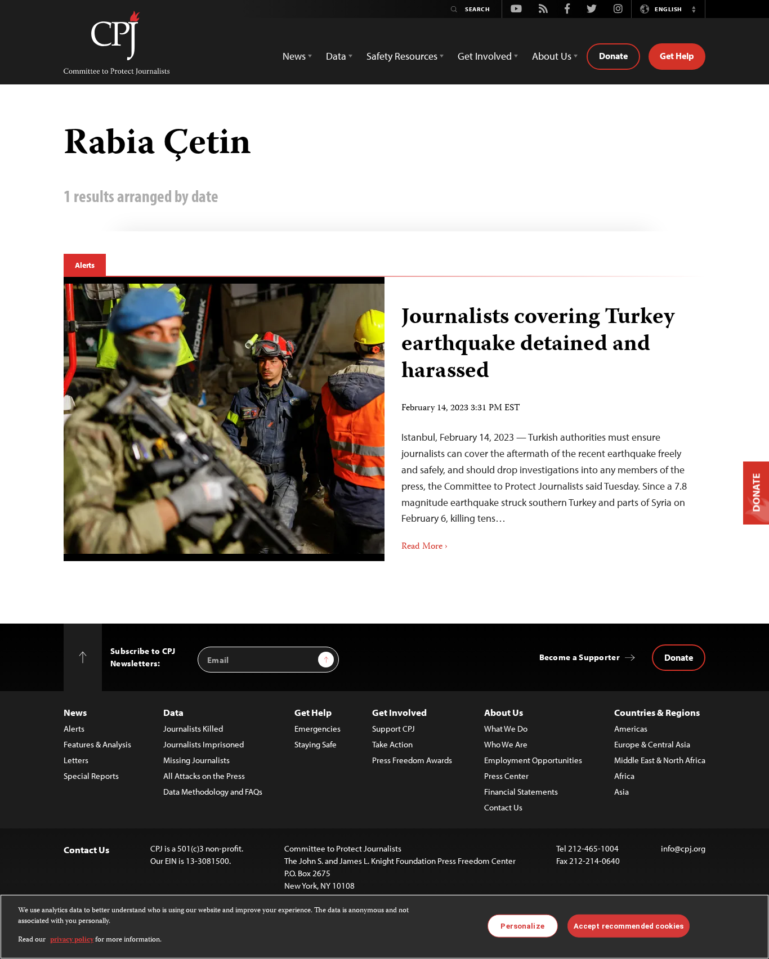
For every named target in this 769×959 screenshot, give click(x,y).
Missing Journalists (196, 760)
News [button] (294, 56)
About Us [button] (551, 56)
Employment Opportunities (533, 760)
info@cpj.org (683, 848)
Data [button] (336, 56)
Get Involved (399, 712)
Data (173, 712)
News (75, 712)
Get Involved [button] (485, 56)
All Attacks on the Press (204, 775)
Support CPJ (393, 728)
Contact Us (503, 807)
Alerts (85, 265)
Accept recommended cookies (628, 925)
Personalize (522, 925)
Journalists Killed (193, 728)
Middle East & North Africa (659, 760)
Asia (621, 791)
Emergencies (317, 728)
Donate (613, 55)
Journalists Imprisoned (203, 744)
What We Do (505, 728)
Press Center (506, 775)
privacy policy (71, 940)
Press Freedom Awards (412, 760)
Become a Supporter (579, 657)
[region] (384, 926)
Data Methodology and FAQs (212, 791)
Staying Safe (315, 744)
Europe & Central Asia (652, 744)
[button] (693, 9)
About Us (503, 712)
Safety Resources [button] (401, 56)
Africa (624, 775)
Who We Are (505, 744)
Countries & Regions (657, 712)
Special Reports (91, 775)
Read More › (424, 547)
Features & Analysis (97, 744)
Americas (630, 728)
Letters (76, 760)
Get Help (677, 55)
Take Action (392, 744)
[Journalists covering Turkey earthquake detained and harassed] (224, 419)
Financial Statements (521, 791)
